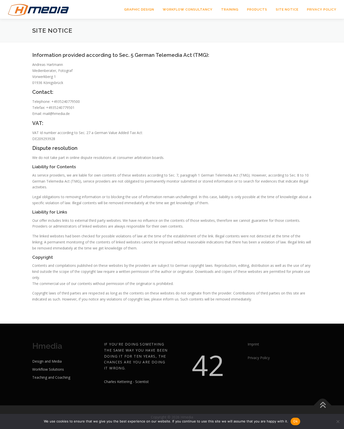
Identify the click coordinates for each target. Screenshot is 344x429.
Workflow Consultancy (188, 9)
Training (229, 9)
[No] (337, 421)
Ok (295, 421)
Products (257, 9)
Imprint (253, 344)
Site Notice (287, 9)
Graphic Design (139, 9)
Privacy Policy (321, 9)
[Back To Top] (323, 405)
